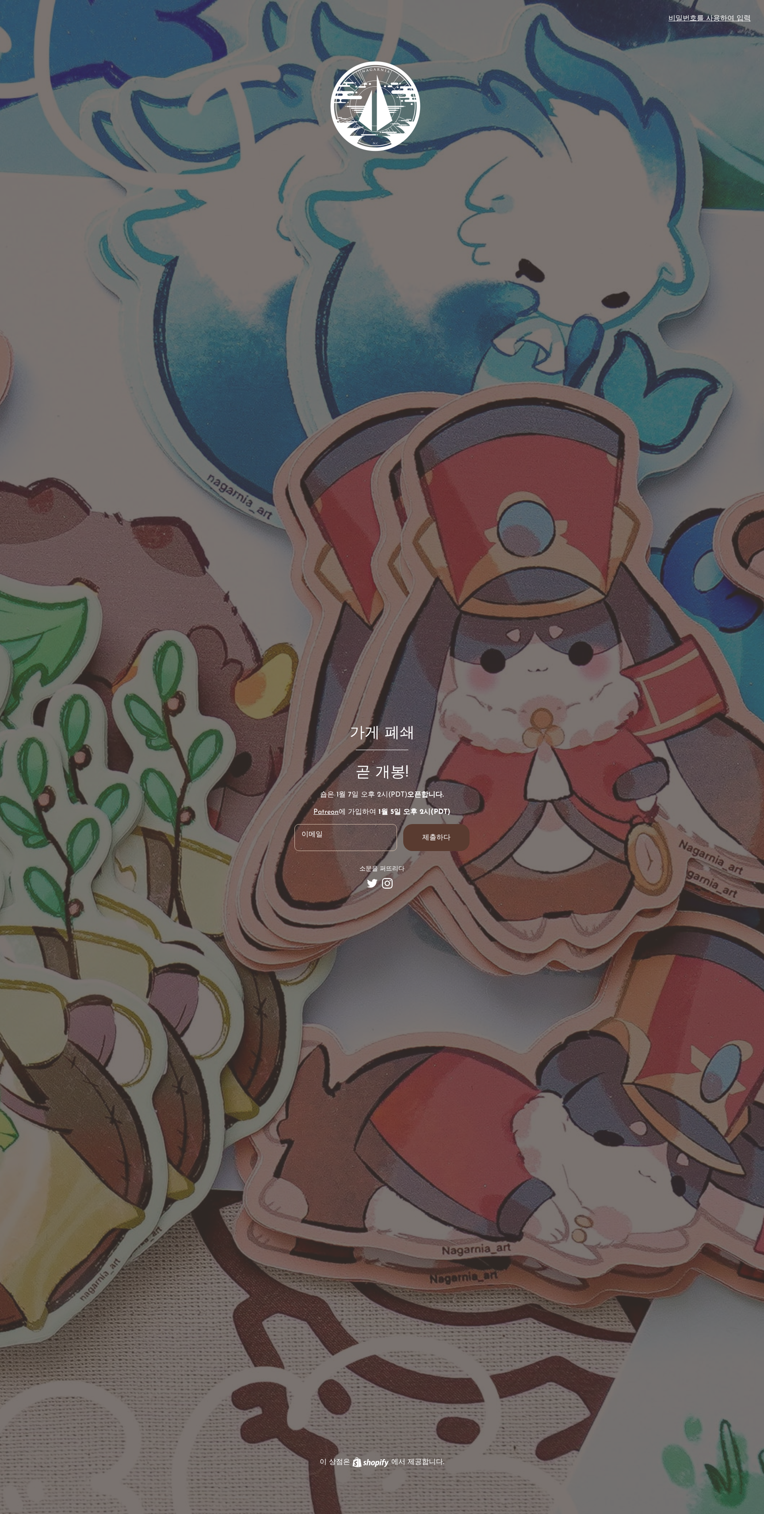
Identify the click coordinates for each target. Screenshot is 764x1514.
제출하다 (436, 837)
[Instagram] (387, 883)
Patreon (326, 812)
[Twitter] (372, 883)
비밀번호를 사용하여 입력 (709, 18)
